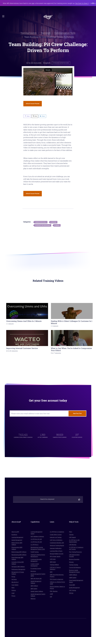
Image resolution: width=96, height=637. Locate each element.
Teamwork (45, 33)
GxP (51, 596)
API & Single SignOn (55, 556)
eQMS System (72, 577)
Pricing (13, 576)
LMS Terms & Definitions (56, 540)
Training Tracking (73, 564)
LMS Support (72, 537)
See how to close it (82, 3)
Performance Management (18, 569)
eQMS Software (73, 574)
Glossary (71, 562)
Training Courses (29, 33)
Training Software (54, 564)
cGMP (51, 594)
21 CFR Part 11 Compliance (57, 532)
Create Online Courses (56, 534)
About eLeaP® (15, 532)
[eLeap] (48, 17)
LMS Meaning (72, 544)
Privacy (13, 596)
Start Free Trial (77, 413)
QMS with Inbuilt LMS (36, 578)
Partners (14, 590)
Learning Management (17, 537)
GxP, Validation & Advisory (37, 536)
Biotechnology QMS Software (19, 552)
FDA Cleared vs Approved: (56, 579)
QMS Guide (53, 562)
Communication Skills (64, 33)
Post (36, 116)
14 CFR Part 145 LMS (36, 539)
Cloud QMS (72, 585)
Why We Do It (15, 582)
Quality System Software (37, 591)
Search (79, 499)
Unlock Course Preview (32, 103)
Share (28, 116)
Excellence (14, 534)
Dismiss (93, 3)
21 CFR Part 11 (35, 544)
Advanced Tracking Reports (57, 545)
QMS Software (34, 586)
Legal (13, 593)
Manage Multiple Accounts (56, 553)
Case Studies (15, 585)
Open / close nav (3, 16)
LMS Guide (53, 559)
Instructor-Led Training (55, 537)
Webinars (33, 598)
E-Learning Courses (36, 568)
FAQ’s (70, 532)
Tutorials (71, 534)
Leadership (53, 222)
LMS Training (72, 590)
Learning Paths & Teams (56, 551)
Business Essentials (74, 559)
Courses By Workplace (75, 567)
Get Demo (14, 579)
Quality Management (17, 540)
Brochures (33, 571)
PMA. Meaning (53, 591)
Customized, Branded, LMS (57, 542)
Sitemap (71, 593)
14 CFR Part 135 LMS (36, 542)
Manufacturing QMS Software (19, 554)
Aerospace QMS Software (18, 566)
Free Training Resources (75, 552)
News (13, 587)
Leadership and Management (42, 225)
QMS (51, 572)
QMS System (34, 588)
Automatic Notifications (56, 548)
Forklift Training (35, 552)
